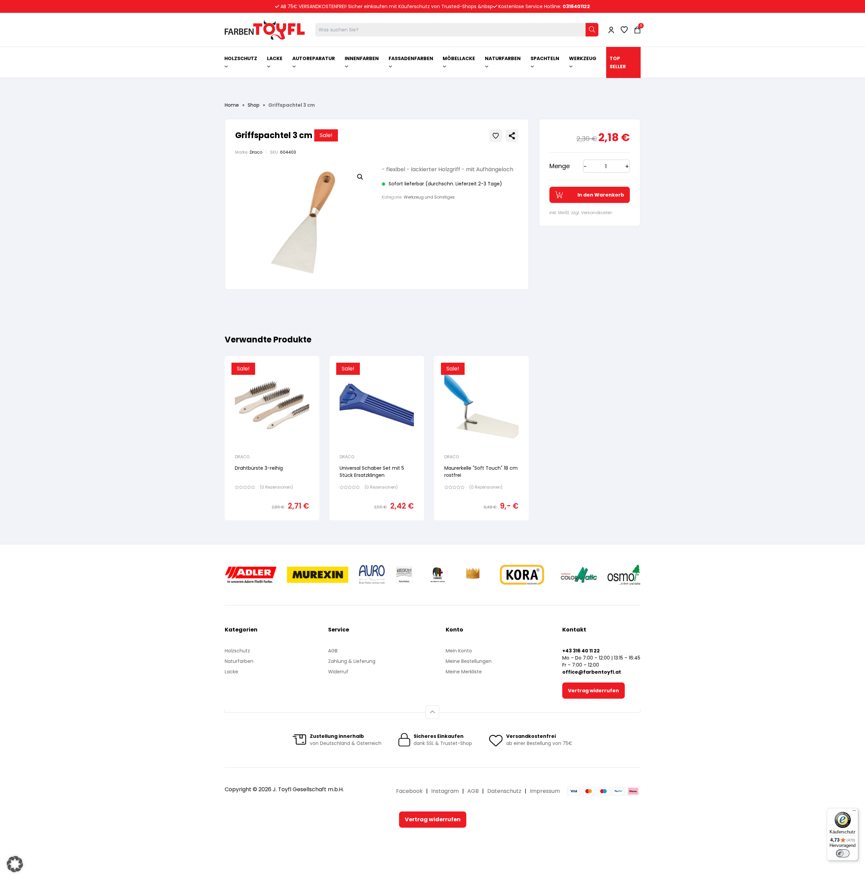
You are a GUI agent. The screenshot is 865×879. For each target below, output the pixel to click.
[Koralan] (522, 575)
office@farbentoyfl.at (591, 672)
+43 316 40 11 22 (581, 650)
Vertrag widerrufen (593, 690)
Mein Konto (459, 650)
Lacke (231, 671)
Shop (254, 105)
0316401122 (576, 6)
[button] (360, 177)
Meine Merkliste (464, 671)
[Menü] (854, 812)
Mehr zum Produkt (272, 525)
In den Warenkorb (600, 194)
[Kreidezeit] (404, 575)
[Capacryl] (437, 575)
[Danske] (473, 575)
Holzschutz (237, 650)
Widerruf (338, 671)
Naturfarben (239, 661)
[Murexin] (317, 575)
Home (232, 105)
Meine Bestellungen (469, 661)
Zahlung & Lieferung (351, 661)
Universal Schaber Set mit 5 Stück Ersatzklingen (372, 472)
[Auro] (372, 575)
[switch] (842, 853)
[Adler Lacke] (251, 575)
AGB (333, 650)
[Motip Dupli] (579, 575)
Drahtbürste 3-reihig (259, 468)
